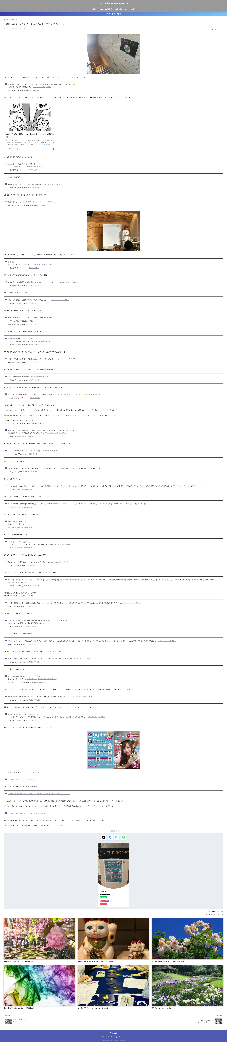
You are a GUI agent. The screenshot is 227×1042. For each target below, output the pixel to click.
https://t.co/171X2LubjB (82, 658)
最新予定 (95, 9)
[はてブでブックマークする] (116, 837)
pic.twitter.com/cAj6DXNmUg (45, 202)
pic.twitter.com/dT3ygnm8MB (41, 87)
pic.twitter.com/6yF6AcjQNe (56, 433)
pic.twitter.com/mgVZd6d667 (43, 264)
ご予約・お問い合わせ (113, 14)
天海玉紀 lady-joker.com (116, 3)
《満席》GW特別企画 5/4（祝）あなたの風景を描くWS (27, 813)
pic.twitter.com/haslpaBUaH (167, 641)
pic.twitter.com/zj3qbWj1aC (54, 184)
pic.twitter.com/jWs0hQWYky (68, 359)
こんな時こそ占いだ (119, 1037)
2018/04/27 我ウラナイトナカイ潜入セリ (21, 779)
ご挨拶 (133, 9)
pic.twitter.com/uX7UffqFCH (40, 341)
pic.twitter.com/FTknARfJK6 (69, 282)
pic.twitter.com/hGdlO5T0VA (58, 562)
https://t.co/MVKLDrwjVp (132, 603)
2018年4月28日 (35, 90)
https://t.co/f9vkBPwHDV (27, 202)
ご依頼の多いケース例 (121, 9)
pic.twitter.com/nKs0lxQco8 (17, 582)
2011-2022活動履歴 (106, 9)
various (220, 911)
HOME (114, 1033)
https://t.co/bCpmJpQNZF (96, 717)
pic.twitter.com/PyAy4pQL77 (95, 394)
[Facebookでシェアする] (110, 837)
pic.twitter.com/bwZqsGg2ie (33, 166)
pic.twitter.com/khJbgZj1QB (48, 451)
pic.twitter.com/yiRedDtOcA (60, 300)
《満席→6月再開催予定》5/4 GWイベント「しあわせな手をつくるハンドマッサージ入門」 (39, 794)
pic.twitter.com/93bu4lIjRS (63, 544)
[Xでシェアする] (103, 837)
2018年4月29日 (31, 644)
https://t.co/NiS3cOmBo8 (48, 679)
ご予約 (110, 1037)
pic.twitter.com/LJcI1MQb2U (40, 377)
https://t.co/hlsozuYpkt (32, 679)
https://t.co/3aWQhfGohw (84, 696)
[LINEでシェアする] (123, 837)
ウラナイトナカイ (217, 914)
